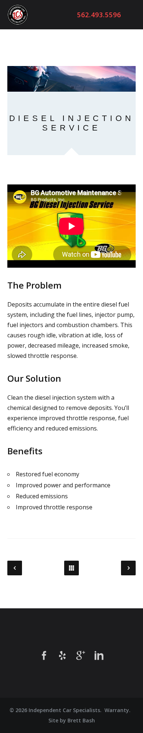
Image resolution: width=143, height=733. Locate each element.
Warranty (116, 710)
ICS (17, 14)
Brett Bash (81, 720)
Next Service (128, 568)
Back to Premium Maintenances (71, 568)
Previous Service (14, 568)
